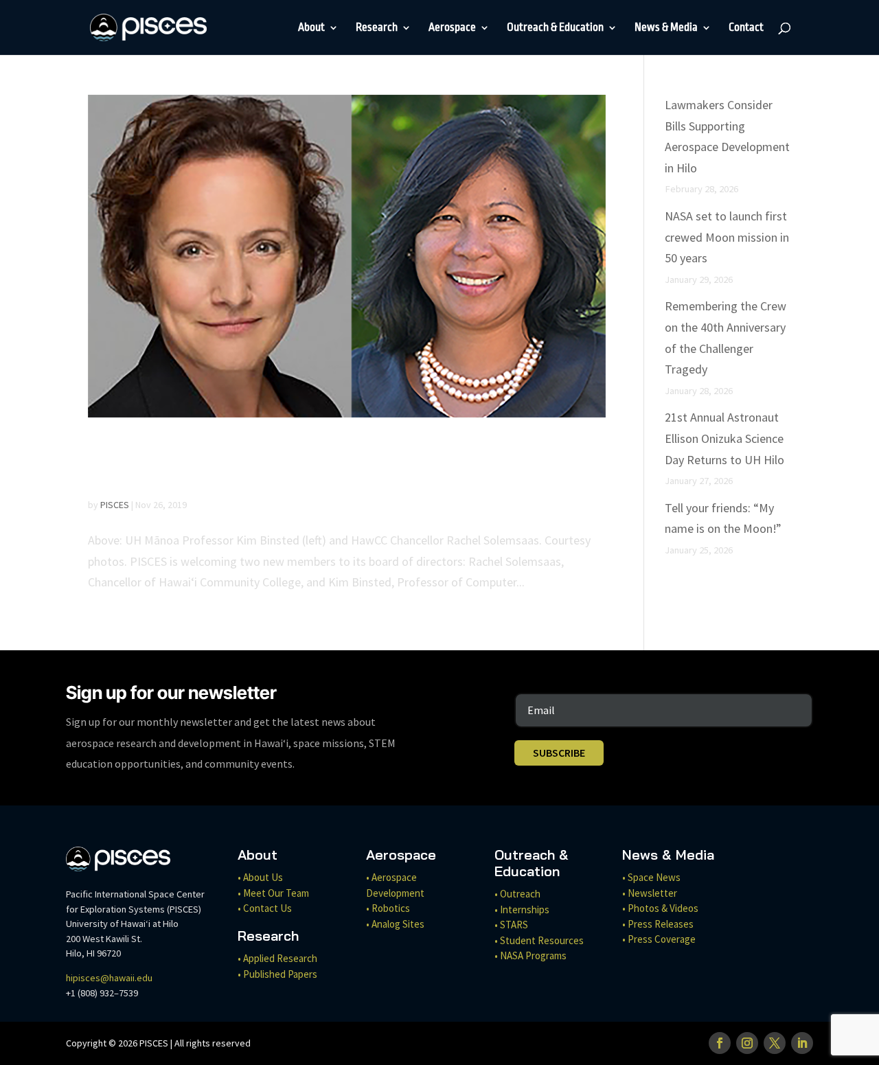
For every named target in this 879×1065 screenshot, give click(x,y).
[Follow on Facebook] (720, 1043)
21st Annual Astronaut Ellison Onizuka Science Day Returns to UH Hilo (724, 438)
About (311, 28)
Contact (746, 28)
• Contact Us (265, 908)
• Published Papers (277, 974)
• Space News (651, 877)
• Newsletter (649, 893)
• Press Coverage (659, 939)
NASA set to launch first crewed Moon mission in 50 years (727, 237)
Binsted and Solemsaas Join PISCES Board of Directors (307, 462)
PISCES (114, 505)
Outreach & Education (555, 28)
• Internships (521, 909)
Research (377, 28)
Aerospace (452, 28)
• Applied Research (277, 958)
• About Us (260, 877)
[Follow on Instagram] (747, 1043)
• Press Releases (658, 923)
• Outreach (517, 893)
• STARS (511, 924)
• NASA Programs (530, 955)
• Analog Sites (395, 923)
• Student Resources (539, 940)
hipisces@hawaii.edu (109, 978)
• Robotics (388, 908)
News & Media (666, 28)
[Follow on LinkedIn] (802, 1043)
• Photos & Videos (660, 908)
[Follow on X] (775, 1043)
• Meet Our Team (273, 893)
